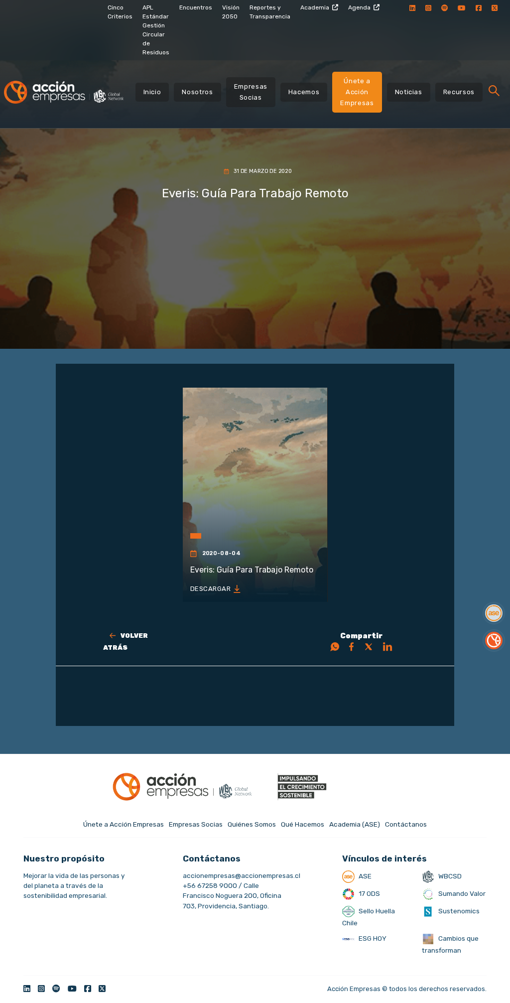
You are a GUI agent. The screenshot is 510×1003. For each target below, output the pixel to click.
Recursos (459, 92)
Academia (314, 7)
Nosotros (197, 92)
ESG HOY (371, 938)
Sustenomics (458, 911)
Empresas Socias (250, 92)
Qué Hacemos (302, 824)
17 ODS (368, 893)
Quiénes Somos (252, 824)
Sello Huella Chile (368, 917)
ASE (364, 876)
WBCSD (449, 876)
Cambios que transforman (450, 944)
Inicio (152, 92)
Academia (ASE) (354, 824)
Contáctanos (406, 824)
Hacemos (304, 92)
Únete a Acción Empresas (357, 92)
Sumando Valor (461, 893)
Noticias (408, 92)
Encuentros (195, 7)
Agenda (359, 7)
